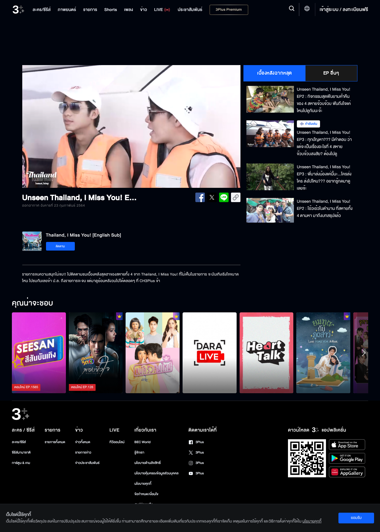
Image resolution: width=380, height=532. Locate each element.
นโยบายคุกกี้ (142, 484)
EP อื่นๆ (331, 73)
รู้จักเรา (139, 452)
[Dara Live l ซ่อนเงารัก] (210, 352)
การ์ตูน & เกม (21, 463)
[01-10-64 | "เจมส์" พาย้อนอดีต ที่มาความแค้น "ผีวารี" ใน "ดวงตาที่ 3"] (39, 352)
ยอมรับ (356, 518)
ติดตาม (60, 246)
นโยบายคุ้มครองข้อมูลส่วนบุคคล (156, 473)
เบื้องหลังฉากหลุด (274, 73)
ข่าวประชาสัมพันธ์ (87, 463)
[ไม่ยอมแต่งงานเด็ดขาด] (153, 352)
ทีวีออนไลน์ (117, 442)
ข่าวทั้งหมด (82, 442)
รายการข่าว (83, 452)
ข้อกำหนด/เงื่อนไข (146, 494)
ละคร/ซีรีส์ (19, 442)
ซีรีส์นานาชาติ (21, 452)
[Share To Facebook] (200, 197)
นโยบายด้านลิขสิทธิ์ (147, 463)
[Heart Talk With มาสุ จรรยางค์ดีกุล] (267, 352)
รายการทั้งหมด (55, 442)
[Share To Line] (224, 197)
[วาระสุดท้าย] (323, 352)
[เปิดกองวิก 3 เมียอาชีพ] (96, 352)
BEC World (142, 442)
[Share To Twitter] (212, 197)
